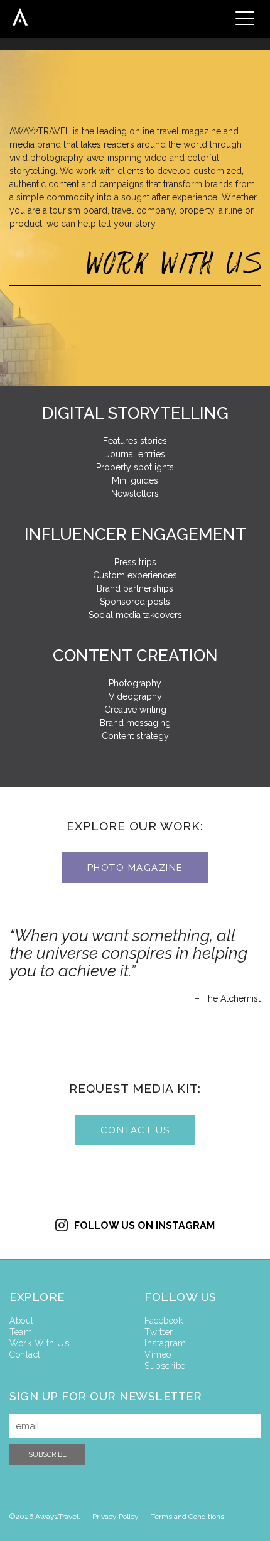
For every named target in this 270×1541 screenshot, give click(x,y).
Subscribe (165, 1366)
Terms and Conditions (187, 1516)
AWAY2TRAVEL (20, 17)
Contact (25, 1354)
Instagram (165, 1343)
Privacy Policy (115, 1516)
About (21, 1321)
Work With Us (39, 1343)
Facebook (163, 1321)
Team (20, 1332)
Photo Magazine (135, 867)
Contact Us (135, 1130)
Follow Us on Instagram (144, 1225)
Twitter (158, 1332)
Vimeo (157, 1354)
